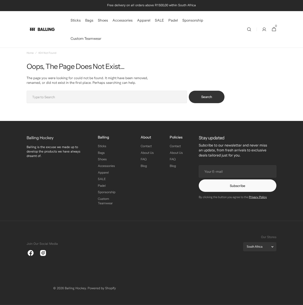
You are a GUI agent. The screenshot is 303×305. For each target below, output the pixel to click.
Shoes (102, 159)
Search (206, 97)
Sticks (102, 146)
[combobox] (107, 97)
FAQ (144, 159)
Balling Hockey (75, 288)
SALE (102, 179)
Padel (102, 186)
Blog (144, 166)
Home (30, 53)
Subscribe (237, 186)
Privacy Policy (258, 197)
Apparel (103, 173)
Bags (101, 153)
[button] (249, 29)
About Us (147, 153)
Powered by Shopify (102, 288)
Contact (146, 146)
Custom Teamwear (105, 201)
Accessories (106, 166)
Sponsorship (106, 192)
